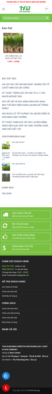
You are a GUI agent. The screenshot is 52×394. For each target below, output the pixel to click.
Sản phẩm (7, 193)
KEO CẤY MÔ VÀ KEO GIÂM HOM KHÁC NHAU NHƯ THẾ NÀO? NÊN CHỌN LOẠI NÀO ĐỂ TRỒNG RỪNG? (25, 105)
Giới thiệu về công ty (9, 296)
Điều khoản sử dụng (9, 322)
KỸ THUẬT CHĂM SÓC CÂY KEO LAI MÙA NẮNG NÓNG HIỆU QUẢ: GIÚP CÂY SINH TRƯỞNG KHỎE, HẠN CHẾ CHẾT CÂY (25, 125)
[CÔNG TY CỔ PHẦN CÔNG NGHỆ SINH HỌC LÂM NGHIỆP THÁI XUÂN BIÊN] (24, 9)
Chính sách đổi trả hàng (11, 313)
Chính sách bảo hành (10, 309)
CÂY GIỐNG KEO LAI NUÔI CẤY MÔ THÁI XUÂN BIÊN (13, 58)
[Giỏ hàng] (47, 9)
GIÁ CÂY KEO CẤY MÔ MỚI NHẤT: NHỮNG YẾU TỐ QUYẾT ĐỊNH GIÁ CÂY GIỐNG (25, 86)
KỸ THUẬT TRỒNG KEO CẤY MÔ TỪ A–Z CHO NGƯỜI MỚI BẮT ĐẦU (23, 95)
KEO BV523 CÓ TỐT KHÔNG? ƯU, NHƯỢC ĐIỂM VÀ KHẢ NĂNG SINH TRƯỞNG (26, 115)
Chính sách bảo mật (9, 292)
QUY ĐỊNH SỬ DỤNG (10, 287)
